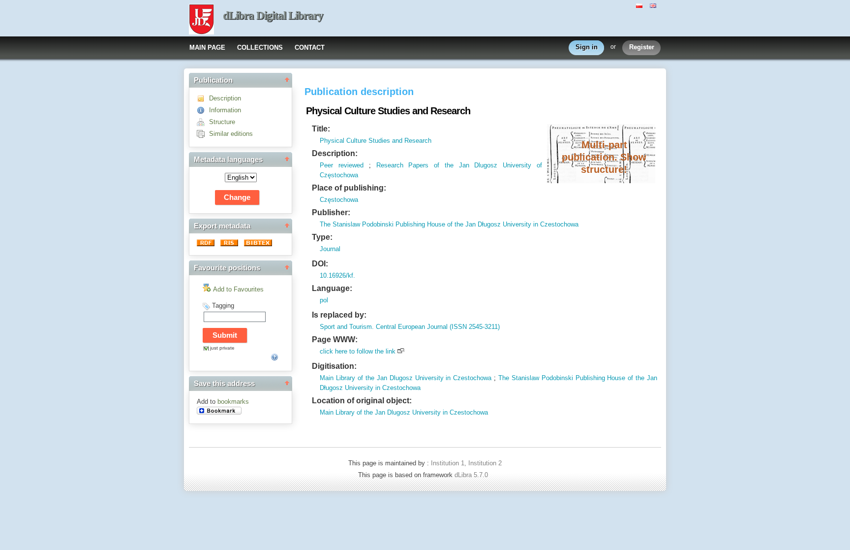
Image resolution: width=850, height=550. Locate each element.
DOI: (320, 263)
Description (225, 98)
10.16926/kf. (337, 275)
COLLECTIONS (260, 47)
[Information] (203, 110)
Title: (321, 129)
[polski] (640, 5)
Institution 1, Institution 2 (466, 463)
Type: (322, 237)
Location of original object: (362, 400)
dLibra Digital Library (273, 15)
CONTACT (310, 47)
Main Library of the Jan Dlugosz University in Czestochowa (405, 378)
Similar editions (231, 133)
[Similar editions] (203, 133)
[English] (654, 5)
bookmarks (233, 401)
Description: (335, 153)
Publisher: (331, 212)
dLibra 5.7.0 (472, 475)
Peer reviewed (342, 165)
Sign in (587, 47)
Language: (332, 288)
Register (641, 47)
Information (225, 110)
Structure (222, 122)
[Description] (203, 98)
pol (324, 300)
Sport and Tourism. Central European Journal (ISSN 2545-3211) (410, 326)
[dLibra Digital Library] (201, 20)
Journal (330, 249)
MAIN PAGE (207, 47)
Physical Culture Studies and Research (375, 140)
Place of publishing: (349, 188)
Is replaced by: (339, 315)
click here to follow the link (357, 351)
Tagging (223, 305)
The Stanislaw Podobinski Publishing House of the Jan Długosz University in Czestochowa (449, 224)
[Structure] (203, 122)
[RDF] (206, 244)
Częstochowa (339, 199)
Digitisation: (334, 366)
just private (222, 348)
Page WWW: (335, 339)
